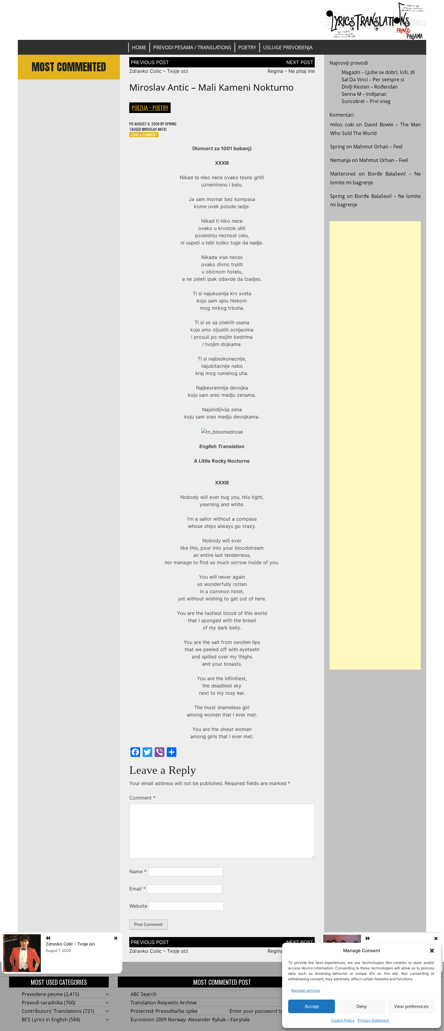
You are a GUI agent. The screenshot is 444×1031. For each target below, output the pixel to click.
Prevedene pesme (42, 994)
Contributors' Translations (52, 1011)
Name (137, 871)
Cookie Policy (343, 1020)
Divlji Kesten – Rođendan (370, 86)
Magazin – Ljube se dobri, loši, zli (378, 72)
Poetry (247, 47)
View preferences (411, 1006)
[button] (432, 951)
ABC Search (143, 994)
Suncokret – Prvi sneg (366, 101)
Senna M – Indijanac (364, 94)
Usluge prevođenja (288, 47)
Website (138, 906)
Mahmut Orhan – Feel (377, 146)
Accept (312, 1006)
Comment (142, 798)
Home (139, 47)
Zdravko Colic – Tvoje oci (158, 71)
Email (137, 889)
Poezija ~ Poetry (150, 108)
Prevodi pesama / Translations (192, 47)
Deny (361, 1006)
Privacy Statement (373, 1020)
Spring (170, 123)
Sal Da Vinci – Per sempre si (373, 79)
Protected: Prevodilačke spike (164, 1011)
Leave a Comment (144, 134)
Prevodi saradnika (42, 1002)
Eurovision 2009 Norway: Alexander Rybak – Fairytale (190, 1019)
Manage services (305, 990)
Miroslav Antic (154, 129)
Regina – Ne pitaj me (291, 71)
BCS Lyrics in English (45, 1019)
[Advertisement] (375, 445)
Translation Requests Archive (163, 1002)
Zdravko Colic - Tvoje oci (70, 943)
